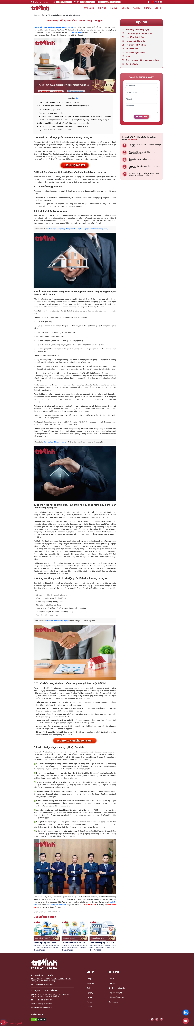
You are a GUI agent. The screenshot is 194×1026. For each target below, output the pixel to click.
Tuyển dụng (113, 1002)
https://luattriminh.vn (41, 1008)
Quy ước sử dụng (115, 993)
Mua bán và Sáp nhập (135, 41)
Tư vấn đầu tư (132, 64)
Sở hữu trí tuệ (132, 49)
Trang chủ (89, 8)
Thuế (128, 56)
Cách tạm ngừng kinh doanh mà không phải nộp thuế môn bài (103, 943)
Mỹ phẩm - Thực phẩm (136, 45)
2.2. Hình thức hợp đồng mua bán (51, 113)
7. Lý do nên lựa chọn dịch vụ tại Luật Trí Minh (55, 130)
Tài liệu (136, 8)
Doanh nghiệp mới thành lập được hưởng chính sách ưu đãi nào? (47, 943)
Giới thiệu (102, 8)
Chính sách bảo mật (117, 988)
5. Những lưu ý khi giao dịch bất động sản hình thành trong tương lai (63, 123)
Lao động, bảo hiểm (135, 37)
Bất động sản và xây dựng (137, 29)
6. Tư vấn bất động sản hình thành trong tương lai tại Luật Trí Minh (62, 126)
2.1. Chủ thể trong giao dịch (49, 110)
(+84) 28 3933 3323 (42, 1000)
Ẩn (77, 98)
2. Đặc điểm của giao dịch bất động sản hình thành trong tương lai (63, 106)
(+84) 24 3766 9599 (42, 985)
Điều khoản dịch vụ (116, 997)
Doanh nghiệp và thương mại (139, 33)
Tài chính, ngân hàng (135, 52)
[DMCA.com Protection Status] (46, 1019)
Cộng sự (125, 8)
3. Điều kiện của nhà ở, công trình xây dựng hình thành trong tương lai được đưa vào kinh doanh (74, 116)
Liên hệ (158, 8)
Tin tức (147, 8)
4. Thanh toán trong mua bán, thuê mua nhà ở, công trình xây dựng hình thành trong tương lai (73, 120)
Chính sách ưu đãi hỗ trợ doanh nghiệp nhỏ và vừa (73, 943)
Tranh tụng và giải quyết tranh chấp (142, 60)
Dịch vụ (113, 8)
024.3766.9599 (65, 2)
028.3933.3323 (88, 2)
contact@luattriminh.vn (111, 2)
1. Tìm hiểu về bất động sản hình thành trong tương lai (58, 102)
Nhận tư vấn (141, 117)
